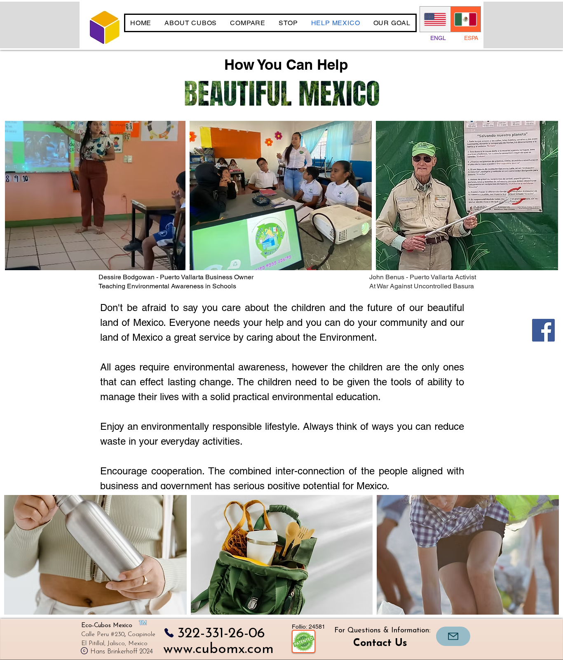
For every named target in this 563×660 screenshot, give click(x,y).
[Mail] (453, 636)
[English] (435, 19)
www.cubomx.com (218, 649)
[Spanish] (465, 19)
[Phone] (168, 632)
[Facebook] (543, 330)
